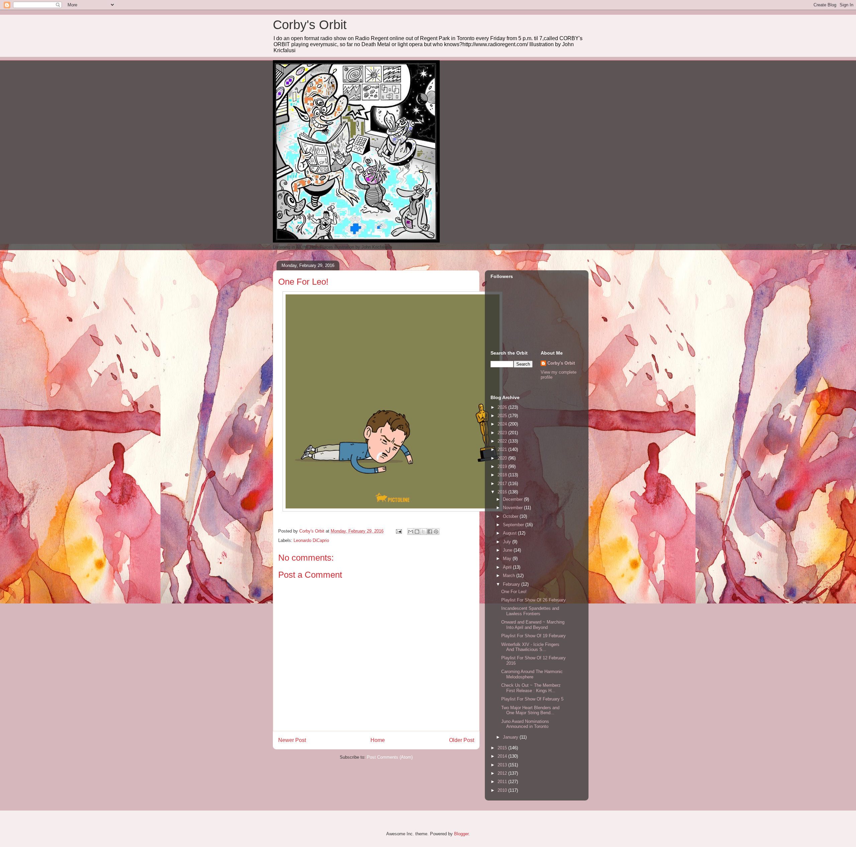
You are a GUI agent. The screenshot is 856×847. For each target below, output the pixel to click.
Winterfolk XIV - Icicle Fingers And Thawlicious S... (530, 647)
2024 (503, 424)
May (508, 558)
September (514, 524)
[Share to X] (423, 531)
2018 (503, 474)
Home (377, 740)
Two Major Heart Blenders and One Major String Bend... (530, 710)
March (509, 575)
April (508, 567)
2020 (503, 458)
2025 (503, 415)
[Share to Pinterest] (436, 531)
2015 (503, 747)
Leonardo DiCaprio (311, 540)
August (510, 533)
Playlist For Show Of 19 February (533, 635)
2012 (503, 773)
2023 (503, 432)
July (507, 541)
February (512, 584)
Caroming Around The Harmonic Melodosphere (532, 674)
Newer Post (292, 740)
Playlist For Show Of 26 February (533, 599)
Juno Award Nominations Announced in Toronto (525, 724)
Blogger (461, 833)
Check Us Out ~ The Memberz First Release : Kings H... (531, 688)
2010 (503, 790)
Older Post (461, 740)
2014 (503, 756)
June (508, 550)
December (513, 499)
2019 (503, 466)
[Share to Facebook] (429, 531)
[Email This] (410, 531)
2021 (503, 449)
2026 (503, 407)
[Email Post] (398, 531)
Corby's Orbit (310, 25)
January (511, 737)
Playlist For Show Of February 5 (532, 698)
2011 (503, 781)
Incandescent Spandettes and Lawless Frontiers (530, 611)
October (511, 516)
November (513, 507)
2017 (503, 483)
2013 (503, 764)
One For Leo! (514, 591)
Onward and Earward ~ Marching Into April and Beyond (532, 625)
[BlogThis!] (417, 531)
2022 (503, 441)
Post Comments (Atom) (390, 757)
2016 (503, 491)
